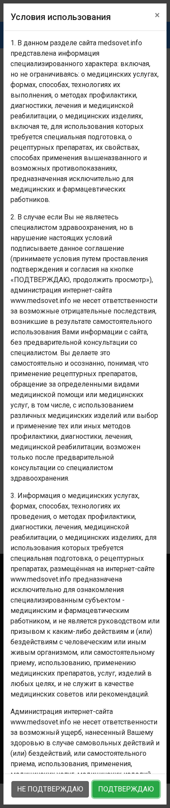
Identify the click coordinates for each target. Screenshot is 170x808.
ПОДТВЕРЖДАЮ (126, 789)
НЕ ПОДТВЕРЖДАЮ (50, 789)
